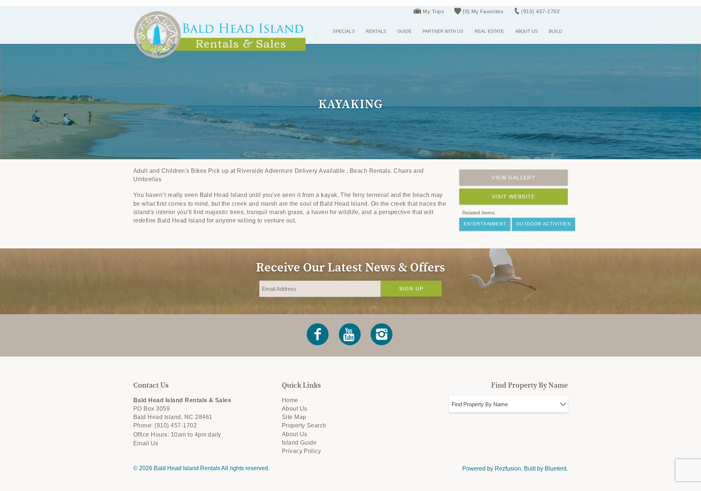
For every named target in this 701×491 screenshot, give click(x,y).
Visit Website (513, 196)
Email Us (145, 443)
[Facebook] (318, 334)
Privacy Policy (301, 451)
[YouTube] (350, 334)
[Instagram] (382, 334)
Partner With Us (443, 31)
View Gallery (513, 177)
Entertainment (485, 224)
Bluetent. (556, 468)
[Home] (219, 34)
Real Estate (489, 31)
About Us (526, 31)
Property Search (304, 425)
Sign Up (411, 289)
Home (290, 400)
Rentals (376, 31)
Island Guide (299, 442)
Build (555, 31)
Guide (404, 31)
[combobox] (508, 404)
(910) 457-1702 (540, 11)
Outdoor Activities (543, 224)
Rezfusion (508, 468)
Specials (344, 31)
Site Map (294, 417)
